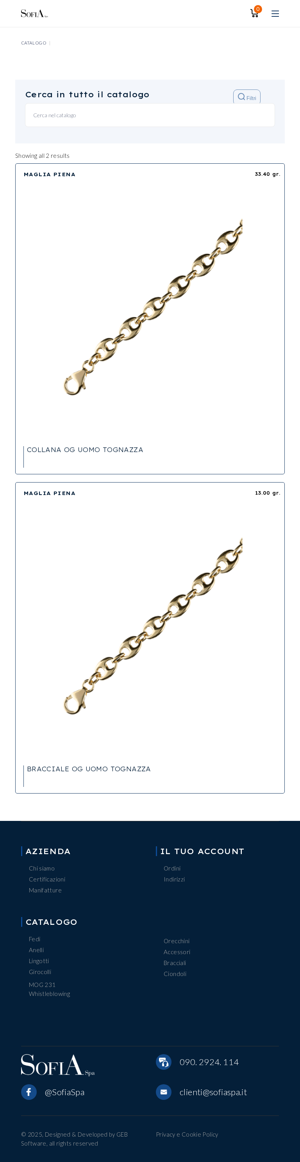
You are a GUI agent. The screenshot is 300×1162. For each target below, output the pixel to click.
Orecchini (176, 940)
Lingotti (39, 960)
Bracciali (175, 962)
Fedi (35, 938)
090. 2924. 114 (209, 1062)
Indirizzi (174, 879)
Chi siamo (42, 868)
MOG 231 (42, 984)
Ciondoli (175, 973)
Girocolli (40, 971)
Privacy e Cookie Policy (187, 1134)
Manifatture (45, 890)
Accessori (177, 951)
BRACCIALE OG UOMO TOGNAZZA (89, 769)
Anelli (36, 949)
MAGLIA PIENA (49, 174)
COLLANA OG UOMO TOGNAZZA (85, 450)
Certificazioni (47, 879)
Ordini (172, 868)
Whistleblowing (49, 993)
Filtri (250, 99)
